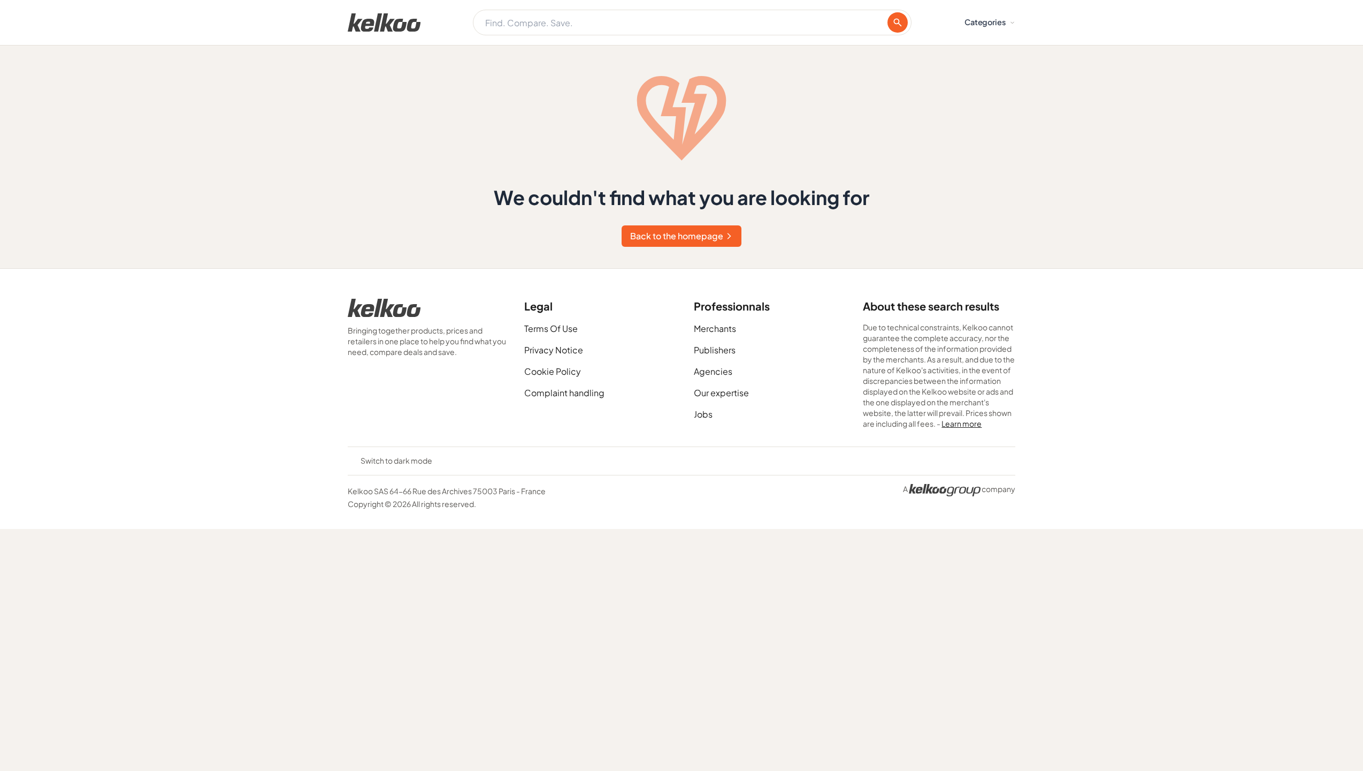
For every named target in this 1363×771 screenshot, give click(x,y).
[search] (897, 22)
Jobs (703, 414)
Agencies (713, 371)
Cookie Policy (552, 371)
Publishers (715, 350)
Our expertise (721, 392)
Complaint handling (564, 392)
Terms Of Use (551, 328)
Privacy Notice (553, 350)
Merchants (715, 328)
